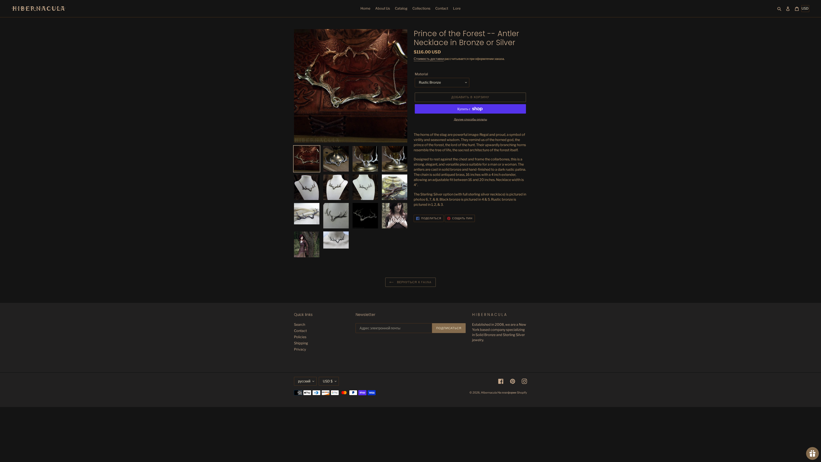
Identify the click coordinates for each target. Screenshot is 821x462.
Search (299, 325)
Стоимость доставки (429, 59)
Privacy (300, 349)
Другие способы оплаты (470, 119)
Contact (300, 331)
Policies (300, 337)
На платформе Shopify (512, 392)
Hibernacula (489, 392)
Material (421, 74)
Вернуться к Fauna (413, 282)
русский (304, 381)
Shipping (301, 343)
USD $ (328, 381)
